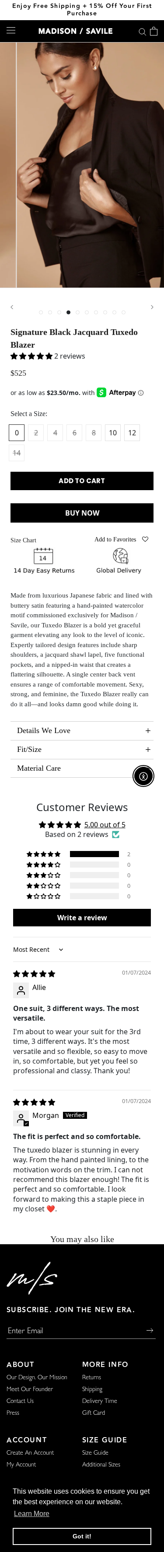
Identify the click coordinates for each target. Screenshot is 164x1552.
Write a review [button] (82, 917)
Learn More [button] (31, 1513)
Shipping (92, 1390)
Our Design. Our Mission (37, 1378)
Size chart (23, 540)
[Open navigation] (11, 30)
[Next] (152, 307)
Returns (91, 1378)
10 (113, 433)
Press (13, 1413)
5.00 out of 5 (105, 824)
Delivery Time (99, 1402)
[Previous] (11, 307)
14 (17, 453)
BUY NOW (82, 513)
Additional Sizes (101, 1465)
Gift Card (93, 1413)
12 (132, 433)
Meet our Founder (30, 1390)
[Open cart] (153, 31)
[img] (34, 974)
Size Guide (95, 1453)
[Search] (143, 31)
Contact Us (20, 1402)
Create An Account (30, 1453)
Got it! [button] (82, 1536)
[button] (44, 854)
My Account (21, 1465)
